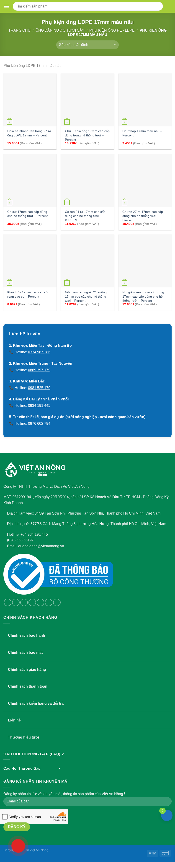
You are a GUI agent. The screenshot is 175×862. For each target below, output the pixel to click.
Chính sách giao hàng (27, 669)
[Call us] (40, 602)
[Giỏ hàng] (168, 6)
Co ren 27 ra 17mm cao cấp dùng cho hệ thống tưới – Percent (142, 216)
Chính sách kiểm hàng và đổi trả (36, 703)
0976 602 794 (39, 423)
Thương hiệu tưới (23, 737)
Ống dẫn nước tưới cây (60, 30)
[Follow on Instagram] (16, 602)
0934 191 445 (39, 405)
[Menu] (7, 6)
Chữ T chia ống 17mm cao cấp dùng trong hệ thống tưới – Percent (87, 135)
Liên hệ (14, 720)
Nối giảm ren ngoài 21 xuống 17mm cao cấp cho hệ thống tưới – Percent (86, 296)
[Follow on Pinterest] (48, 602)
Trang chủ (19, 30)
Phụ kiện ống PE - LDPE (112, 30)
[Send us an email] (32, 602)
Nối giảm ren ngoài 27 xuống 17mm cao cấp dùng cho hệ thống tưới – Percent (143, 296)
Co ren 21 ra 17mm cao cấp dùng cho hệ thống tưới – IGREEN (85, 216)
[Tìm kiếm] (157, 6)
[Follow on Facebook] (7, 602)
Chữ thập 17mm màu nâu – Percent (142, 133)
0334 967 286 (39, 352)
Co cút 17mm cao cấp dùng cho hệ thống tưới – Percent (27, 214)
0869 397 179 (39, 370)
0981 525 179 (39, 388)
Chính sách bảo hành (26, 635)
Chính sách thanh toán (27, 686)
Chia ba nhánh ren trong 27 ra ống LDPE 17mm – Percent (29, 133)
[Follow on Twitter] (24, 602)
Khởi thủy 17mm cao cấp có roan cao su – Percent (27, 294)
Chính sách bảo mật (25, 652)
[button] (6, 6)
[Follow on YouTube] (57, 602)
